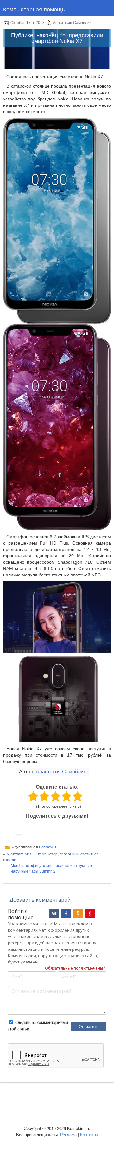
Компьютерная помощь (34, 9)
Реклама (68, 1135)
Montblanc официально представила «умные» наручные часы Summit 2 (52, 868)
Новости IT (48, 847)
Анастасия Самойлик (61, 771)
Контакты (89, 1135)
